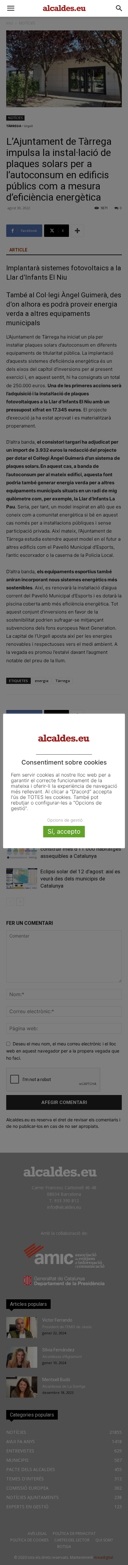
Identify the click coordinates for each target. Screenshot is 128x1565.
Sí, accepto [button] (64, 831)
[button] (11, 8)
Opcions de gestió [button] (65, 820)
